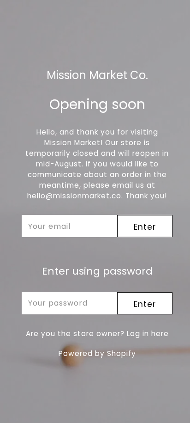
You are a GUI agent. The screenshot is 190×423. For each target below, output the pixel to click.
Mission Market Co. (97, 75)
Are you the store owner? (97, 333)
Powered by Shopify (97, 353)
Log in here (148, 333)
